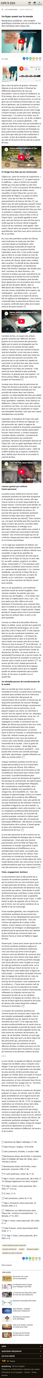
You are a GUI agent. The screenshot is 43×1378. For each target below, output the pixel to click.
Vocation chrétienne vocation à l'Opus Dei (14, 1245)
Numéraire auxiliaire (32, 1249)
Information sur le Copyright (12, 1372)
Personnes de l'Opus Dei (9, 1249)
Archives (5, 1375)
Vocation (21, 1249)
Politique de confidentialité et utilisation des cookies (21, 1369)
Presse (34, 1372)
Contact (27, 1372)
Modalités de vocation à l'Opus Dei (12, 1253)
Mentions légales (18, 1366)
